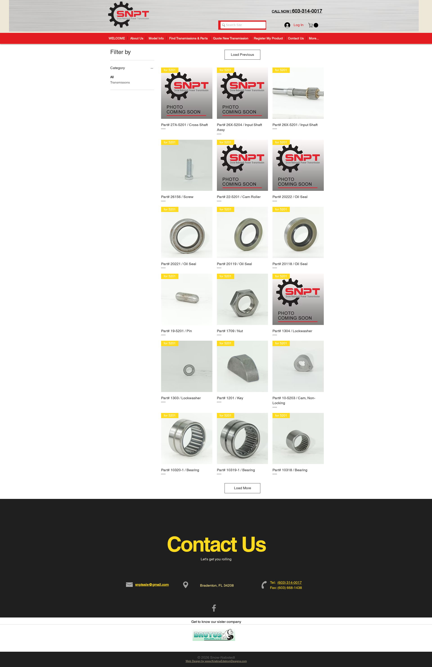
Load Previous (242, 54)
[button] (313, 25)
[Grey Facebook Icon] (214, 608)
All (112, 77)
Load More (242, 488)
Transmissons (120, 82)
